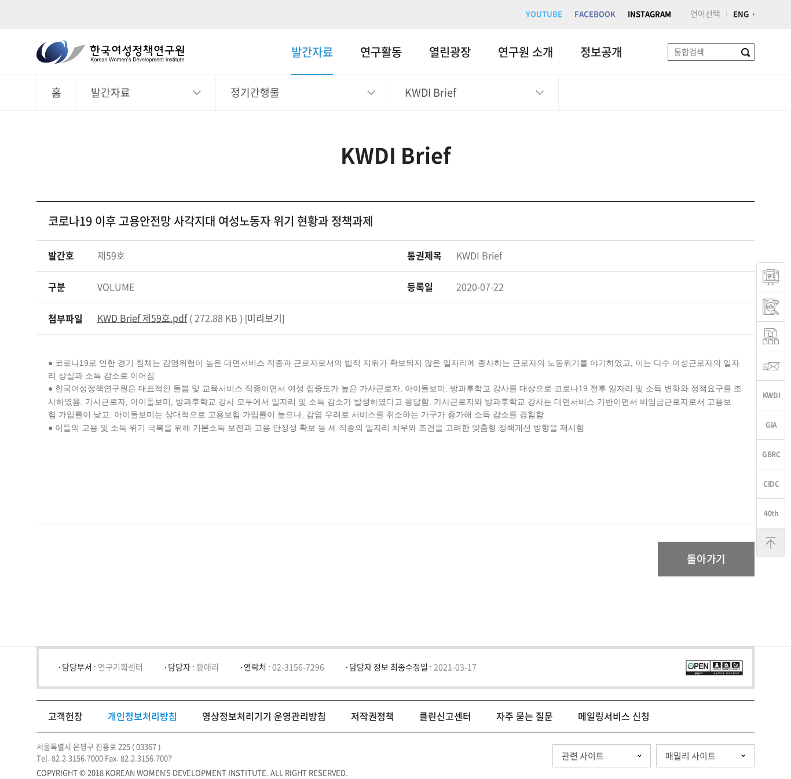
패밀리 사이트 (690, 756)
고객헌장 (65, 716)
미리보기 (264, 318)
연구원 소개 (525, 52)
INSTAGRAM (649, 14)
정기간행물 (255, 92)
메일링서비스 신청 (614, 716)
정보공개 (601, 52)
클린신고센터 (445, 716)
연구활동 (381, 52)
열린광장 (450, 52)
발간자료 (312, 52)
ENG (741, 14)
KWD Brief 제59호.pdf (142, 318)
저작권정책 (372, 716)
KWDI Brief (430, 92)
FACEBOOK (595, 14)
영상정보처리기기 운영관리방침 (264, 716)
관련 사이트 (583, 756)
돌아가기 (706, 559)
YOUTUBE (544, 14)
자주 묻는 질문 (524, 716)
